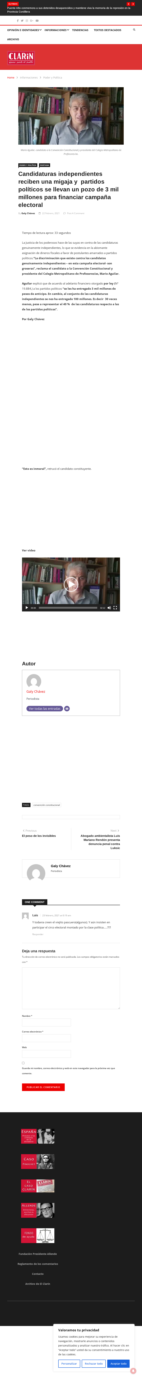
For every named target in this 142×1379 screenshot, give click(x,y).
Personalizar (69, 1363)
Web (24, 1043)
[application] (71, 581)
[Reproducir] (27, 604)
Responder (37, 930)
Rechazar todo (94, 1363)
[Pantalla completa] (115, 604)
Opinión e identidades (23, 26)
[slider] (68, 604)
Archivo (13, 35)
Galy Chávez (28, 209)
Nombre (27, 1012)
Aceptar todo (118, 1363)
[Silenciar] (109, 604)
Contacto (38, 1270)
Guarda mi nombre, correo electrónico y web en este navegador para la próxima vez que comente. (68, 1067)
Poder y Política (52, 74)
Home (10, 74)
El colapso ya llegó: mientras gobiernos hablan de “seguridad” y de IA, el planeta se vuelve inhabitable (67, 7)
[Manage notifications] (133, 1371)
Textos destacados (107, 26)
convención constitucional (46, 801)
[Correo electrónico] (67, 705)
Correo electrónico (32, 1027)
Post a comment (75, 209)
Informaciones (56, 26)
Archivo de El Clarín (37, 1280)
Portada (44, 161)
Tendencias (80, 26)
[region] (94, 1348)
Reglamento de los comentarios (38, 1260)
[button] (128, 4)
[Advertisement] (71, 348)
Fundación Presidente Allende (38, 1250)
